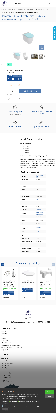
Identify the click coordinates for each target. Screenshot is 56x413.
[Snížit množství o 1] (9, 91)
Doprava (3, 336)
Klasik (37, 231)
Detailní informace (12, 95)
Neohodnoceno (19, 70)
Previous (3, 264)
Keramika (38, 209)
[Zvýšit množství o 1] (17, 91)
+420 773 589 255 (43, 322)
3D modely (26, 146)
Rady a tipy (4, 333)
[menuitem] (18, 3)
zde (38, 406)
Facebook (26, 318)
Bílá (37, 199)
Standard (38, 227)
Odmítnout (49, 396)
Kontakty (3, 338)
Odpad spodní (39, 212)
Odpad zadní (39, 214)
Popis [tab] (7, 140)
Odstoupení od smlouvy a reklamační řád (12, 347)
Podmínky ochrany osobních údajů (10, 345)
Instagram (30, 318)
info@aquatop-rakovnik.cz (20, 322)
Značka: (10, 72)
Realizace (3, 331)
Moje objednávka (6, 350)
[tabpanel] (46, 283)
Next (53, 264)
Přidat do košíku (30, 91)
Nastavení (5, 409)
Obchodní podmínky (6, 343)
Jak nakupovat (5, 340)
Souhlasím (49, 391)
